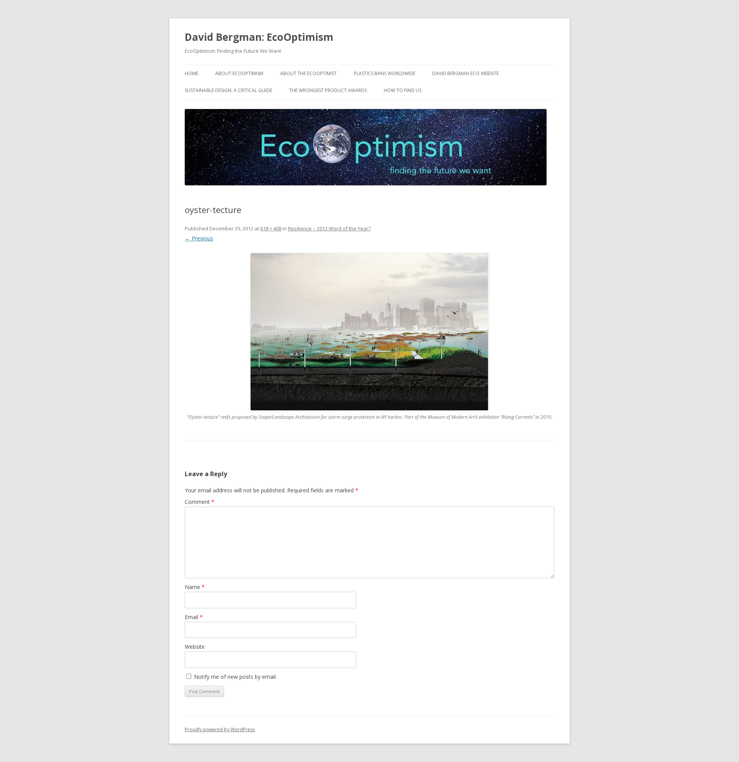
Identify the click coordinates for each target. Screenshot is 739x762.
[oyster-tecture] (369, 331)
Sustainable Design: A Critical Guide (228, 90)
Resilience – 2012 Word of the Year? (329, 228)
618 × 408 (270, 228)
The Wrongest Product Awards (328, 90)
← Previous (199, 238)
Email (194, 617)
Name (195, 587)
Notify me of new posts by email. (235, 676)
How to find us (402, 90)
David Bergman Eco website (465, 73)
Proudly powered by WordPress (220, 729)
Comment (199, 501)
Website (195, 646)
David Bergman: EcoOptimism (259, 37)
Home (191, 73)
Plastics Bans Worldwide (384, 73)
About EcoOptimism (239, 73)
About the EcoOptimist (308, 73)
